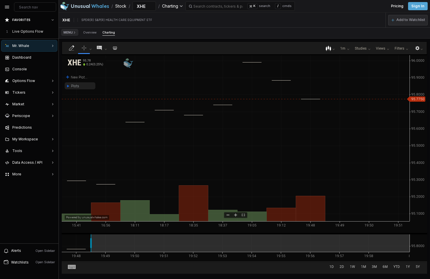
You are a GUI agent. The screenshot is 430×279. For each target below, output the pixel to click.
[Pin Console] (51, 69)
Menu (68, 32)
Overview (90, 32)
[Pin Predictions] (51, 127)
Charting (108, 32)
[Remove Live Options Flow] (53, 31)
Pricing (397, 6)
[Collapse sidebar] (7, 7)
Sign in (417, 6)
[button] (408, 20)
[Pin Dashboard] (51, 57)
